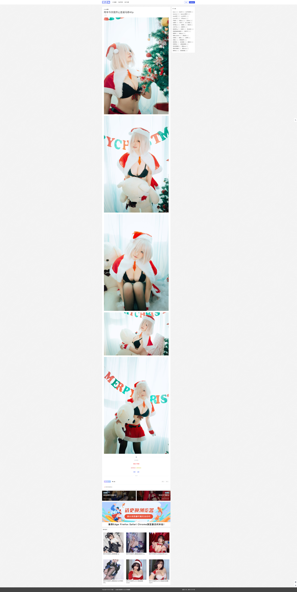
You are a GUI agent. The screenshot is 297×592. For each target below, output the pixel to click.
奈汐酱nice (176, 24)
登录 (186, 2)
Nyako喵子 (176, 16)
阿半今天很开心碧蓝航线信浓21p (135, 554)
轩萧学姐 (176, 44)
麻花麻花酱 (183, 50)
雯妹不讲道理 (177, 48)
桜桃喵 (175, 33)
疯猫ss (181, 37)
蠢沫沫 (190, 42)
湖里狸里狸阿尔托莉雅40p (109, 495)
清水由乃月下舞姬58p (164, 495)
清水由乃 (185, 35)
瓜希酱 (175, 37)
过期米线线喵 (184, 44)
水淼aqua (182, 33)
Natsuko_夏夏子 (185, 14)
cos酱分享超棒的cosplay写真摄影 (122, 589)
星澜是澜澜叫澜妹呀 (178, 31)
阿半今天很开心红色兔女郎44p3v (158, 554)
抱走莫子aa (176, 29)
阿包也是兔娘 (176, 46)
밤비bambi (184, 18)
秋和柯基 (176, 42)
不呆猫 (175, 20)
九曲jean (182, 20)
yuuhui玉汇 (176, 18)
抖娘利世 (184, 27)
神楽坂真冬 (183, 39)
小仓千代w (176, 27)
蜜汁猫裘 (183, 42)
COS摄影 (107, 9)
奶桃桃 (183, 24)
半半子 (181, 22)
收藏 (114, 481)
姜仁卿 (190, 24)
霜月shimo (185, 48)
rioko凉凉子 (184, 16)
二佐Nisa (189, 20)
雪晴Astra (185, 46)
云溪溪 (175, 22)
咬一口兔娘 (188, 22)
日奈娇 (183, 29)
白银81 (175, 39)
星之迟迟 (190, 29)
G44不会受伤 (189, 12)
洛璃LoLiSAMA (177, 35)
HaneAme (176, 14)
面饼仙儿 (176, 50)
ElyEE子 (181, 12)
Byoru (175, 12)
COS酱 (111, 589)
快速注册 (192, 2)
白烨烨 (187, 37)
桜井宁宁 (187, 31)
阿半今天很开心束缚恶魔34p (111, 554)
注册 (138, 471)
